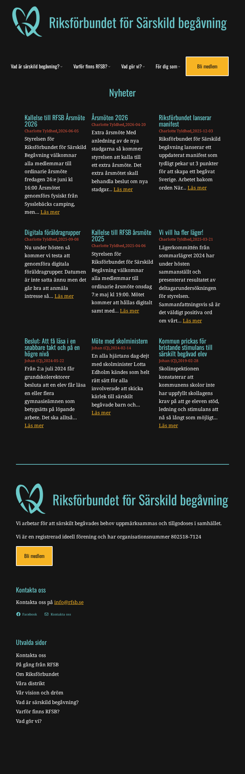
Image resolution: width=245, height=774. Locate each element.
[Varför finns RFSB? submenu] (109, 66)
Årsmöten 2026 (110, 117)
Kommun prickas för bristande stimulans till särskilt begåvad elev (185, 347)
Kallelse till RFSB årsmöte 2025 (121, 235)
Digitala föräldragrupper (52, 232)
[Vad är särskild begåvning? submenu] (61, 66)
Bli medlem (207, 66)
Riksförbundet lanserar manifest (185, 120)
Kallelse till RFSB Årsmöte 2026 (55, 120)
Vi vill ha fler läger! (181, 232)
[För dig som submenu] (179, 66)
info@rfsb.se (69, 602)
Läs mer (50, 212)
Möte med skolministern (120, 340)
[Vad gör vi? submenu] (144, 66)
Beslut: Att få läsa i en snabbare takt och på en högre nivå (52, 347)
